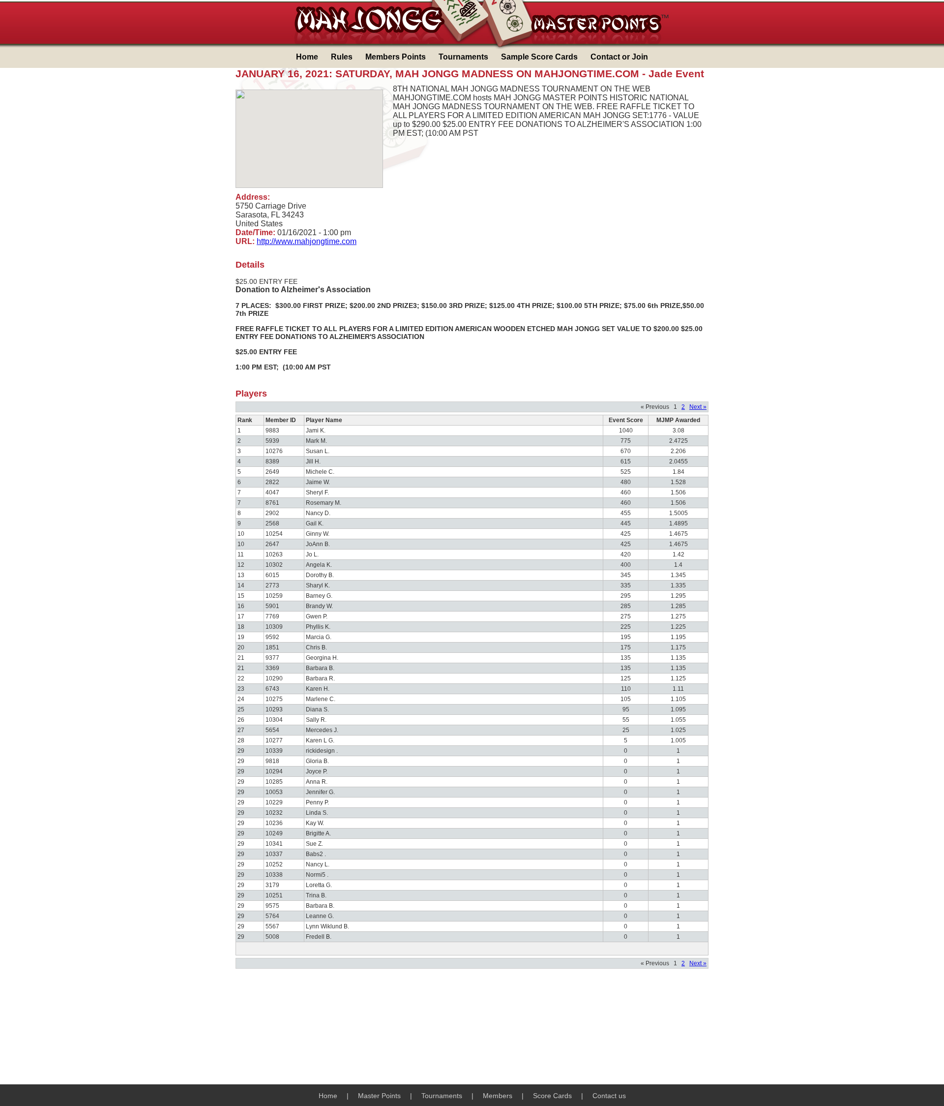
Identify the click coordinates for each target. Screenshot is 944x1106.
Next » (698, 406)
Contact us (609, 1096)
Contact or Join (619, 57)
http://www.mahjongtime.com (306, 241)
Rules (342, 57)
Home (307, 57)
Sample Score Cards (539, 57)
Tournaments (463, 57)
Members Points (395, 57)
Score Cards (552, 1096)
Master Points (379, 1096)
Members (497, 1096)
